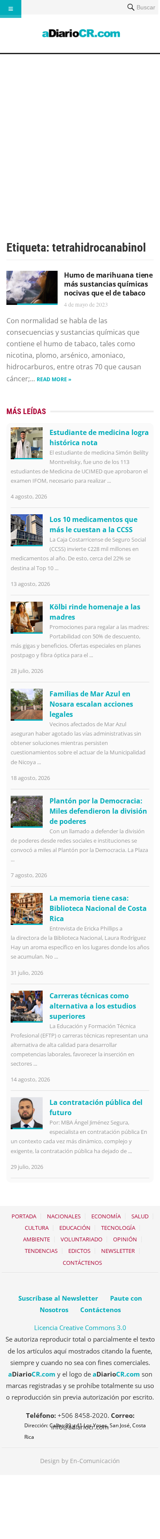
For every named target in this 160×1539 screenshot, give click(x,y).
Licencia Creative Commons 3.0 (80, 1327)
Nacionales (64, 1216)
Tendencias (41, 1251)
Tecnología (118, 1228)
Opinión (125, 1239)
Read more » (54, 379)
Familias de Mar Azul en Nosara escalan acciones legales (91, 704)
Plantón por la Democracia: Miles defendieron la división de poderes (98, 811)
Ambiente (36, 1239)
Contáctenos (82, 1263)
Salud (139, 1216)
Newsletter (118, 1251)
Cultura (37, 1228)
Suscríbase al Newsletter (58, 1298)
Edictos (79, 1251)
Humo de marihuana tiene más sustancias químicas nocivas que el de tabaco (108, 284)
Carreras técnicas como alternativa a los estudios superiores (92, 1006)
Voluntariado (81, 1239)
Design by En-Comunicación (80, 1461)
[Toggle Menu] (10, 9)
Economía (106, 1216)
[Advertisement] (80, 138)
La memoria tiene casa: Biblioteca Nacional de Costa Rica (98, 908)
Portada (24, 1216)
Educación (74, 1228)
